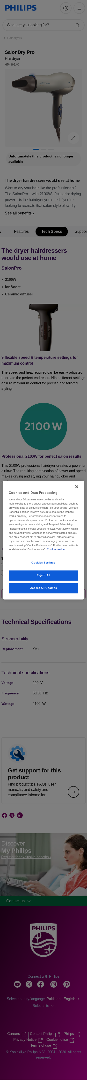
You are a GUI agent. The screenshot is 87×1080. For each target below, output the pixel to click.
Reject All (43, 575)
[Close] (77, 486)
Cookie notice (56, 549)
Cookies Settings (43, 562)
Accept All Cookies (43, 587)
